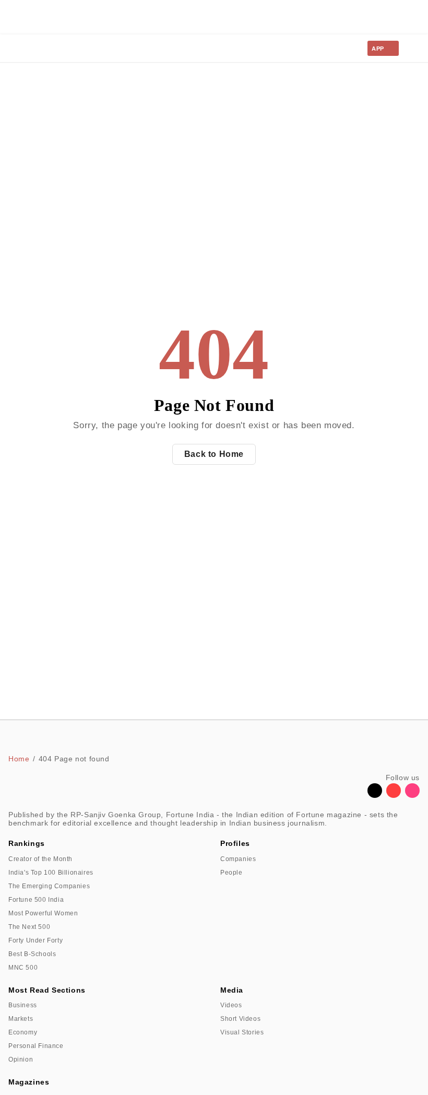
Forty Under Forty (35, 940)
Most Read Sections (47, 990)
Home (18, 759)
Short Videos (240, 1018)
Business (22, 1005)
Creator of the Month (40, 859)
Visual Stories (242, 1032)
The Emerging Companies (49, 886)
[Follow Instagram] (412, 795)
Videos (231, 1005)
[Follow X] (374, 795)
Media (231, 990)
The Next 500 (29, 927)
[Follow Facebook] (356, 795)
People (231, 872)
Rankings (26, 843)
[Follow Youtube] (393, 795)
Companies (238, 859)
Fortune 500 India (36, 899)
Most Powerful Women (43, 913)
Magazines (28, 1082)
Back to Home (214, 454)
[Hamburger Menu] (413, 48)
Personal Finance (36, 1046)
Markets (20, 1018)
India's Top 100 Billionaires (50, 872)
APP (378, 48)
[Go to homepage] (32, 48)
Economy (22, 1032)
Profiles (235, 843)
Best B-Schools (32, 954)
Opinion (20, 1059)
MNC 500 (23, 967)
